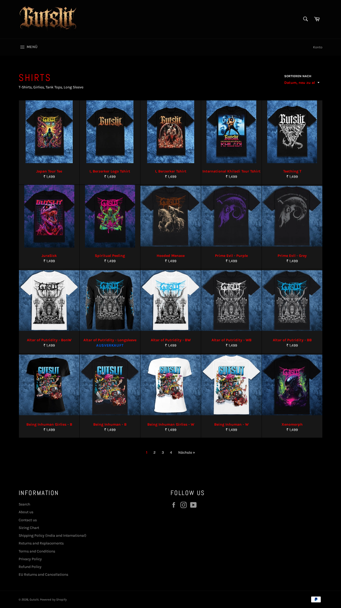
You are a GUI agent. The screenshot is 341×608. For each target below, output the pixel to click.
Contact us (28, 520)
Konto (317, 47)
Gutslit (34, 599)
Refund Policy (30, 566)
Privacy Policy (30, 559)
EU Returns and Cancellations (43, 574)
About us (26, 512)
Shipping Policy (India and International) (52, 535)
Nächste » (186, 452)
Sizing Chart (29, 527)
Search (24, 504)
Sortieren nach (297, 76)
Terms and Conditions (37, 551)
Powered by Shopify (53, 599)
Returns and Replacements (41, 543)
